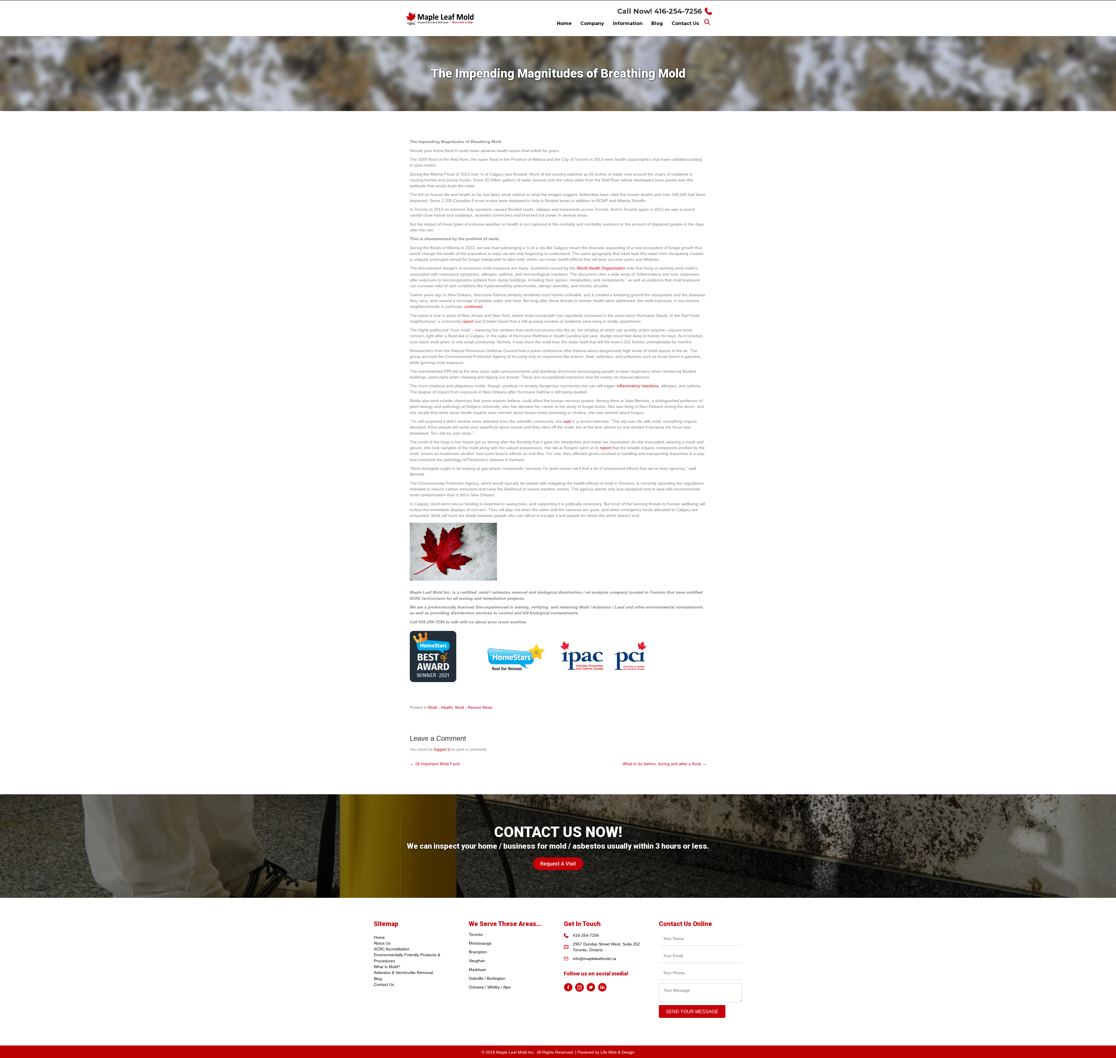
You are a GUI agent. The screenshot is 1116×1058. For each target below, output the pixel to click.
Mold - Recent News (473, 707)
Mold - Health (440, 707)
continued (473, 306)
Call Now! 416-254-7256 (659, 11)
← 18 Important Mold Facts (435, 763)
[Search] (707, 22)
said (567, 421)
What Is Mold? (387, 966)
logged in (442, 749)
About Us (382, 943)
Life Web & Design (617, 1052)
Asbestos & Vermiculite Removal (403, 972)
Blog (378, 978)
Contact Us (384, 984)
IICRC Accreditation (391, 949)
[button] (558, 863)
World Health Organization (601, 268)
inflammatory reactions (638, 385)
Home (379, 937)
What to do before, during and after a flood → (664, 763)
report (467, 321)
